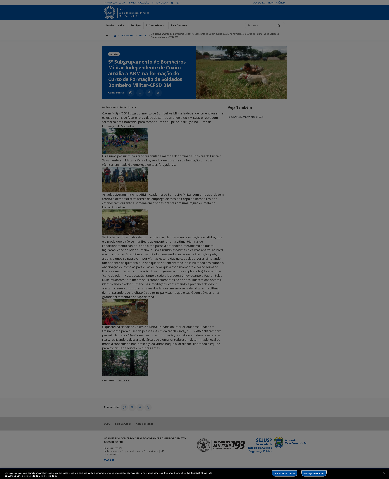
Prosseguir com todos (314, 473)
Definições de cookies (284, 473)
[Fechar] (384, 473)
